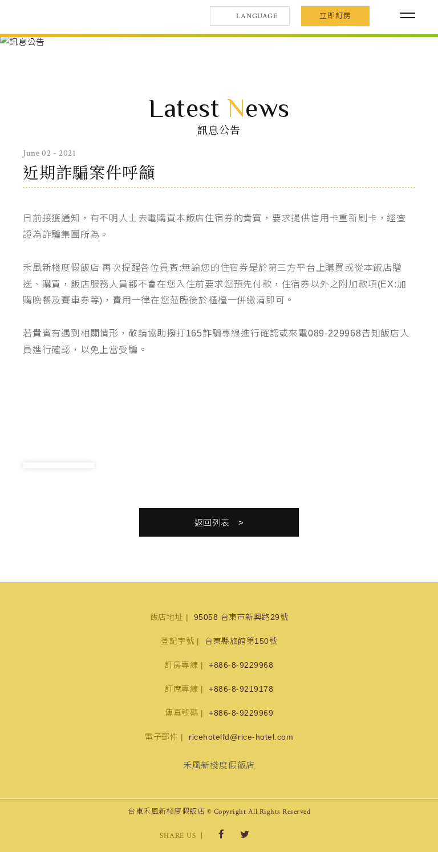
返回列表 (212, 523)
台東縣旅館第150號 (241, 641)
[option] (219, 42)
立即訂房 (335, 15)
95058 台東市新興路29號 (241, 617)
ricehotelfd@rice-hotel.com (241, 736)
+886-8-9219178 (241, 688)
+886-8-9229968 (241, 665)
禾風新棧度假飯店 (83, 16)
